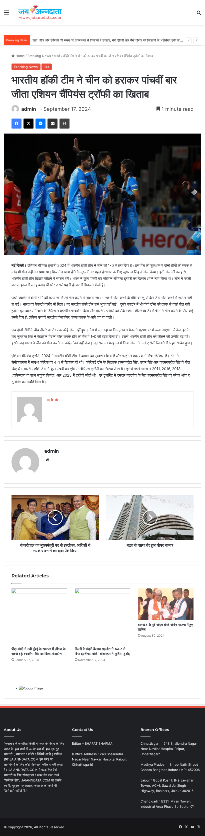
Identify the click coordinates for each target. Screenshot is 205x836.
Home (19, 56)
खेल (46, 67)
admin (28, 109)
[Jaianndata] (40, 12)
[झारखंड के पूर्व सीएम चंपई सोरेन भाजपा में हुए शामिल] (166, 604)
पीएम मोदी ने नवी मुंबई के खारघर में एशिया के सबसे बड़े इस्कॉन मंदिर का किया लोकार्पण (39, 651)
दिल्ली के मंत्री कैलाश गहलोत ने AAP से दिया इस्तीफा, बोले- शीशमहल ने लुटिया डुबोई (102, 651)
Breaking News (39, 56)
